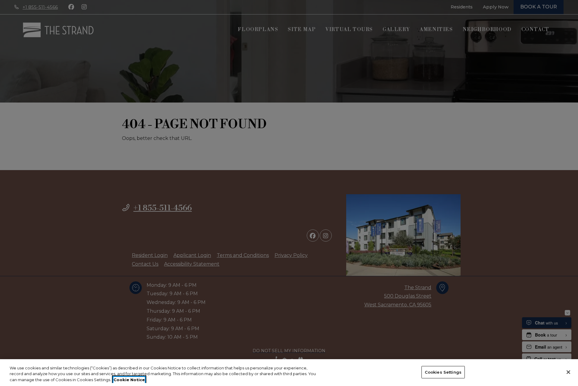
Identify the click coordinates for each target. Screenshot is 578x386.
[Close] (568, 372)
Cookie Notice (129, 379)
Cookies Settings (443, 371)
